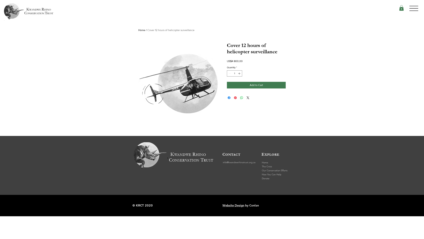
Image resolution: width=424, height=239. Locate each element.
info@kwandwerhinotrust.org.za (239, 162)
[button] (413, 8)
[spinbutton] (235, 73)
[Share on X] (248, 98)
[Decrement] (229, 73)
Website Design (233, 205)
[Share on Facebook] (229, 98)
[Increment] (240, 73)
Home (141, 30)
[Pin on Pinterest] (235, 98)
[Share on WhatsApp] (242, 98)
